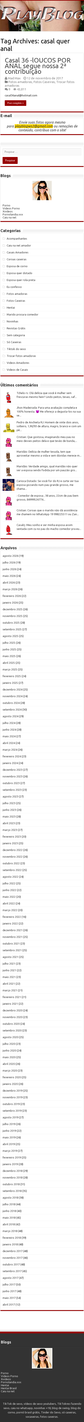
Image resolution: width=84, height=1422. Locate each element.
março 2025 (10, 669)
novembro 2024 (12, 696)
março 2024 (10, 749)
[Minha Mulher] (42, 190)
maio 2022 (9, 896)
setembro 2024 (12, 709)
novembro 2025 (12, 615)
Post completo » (15, 103)
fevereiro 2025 (12, 676)
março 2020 (10, 1070)
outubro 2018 (11, 1184)
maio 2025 (9, 656)
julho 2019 (9, 1123)
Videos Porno (11, 208)
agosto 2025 (10, 635)
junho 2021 (9, 970)
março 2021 (10, 990)
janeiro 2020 (10, 1083)
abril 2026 (9, 582)
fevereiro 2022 (12, 916)
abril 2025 (9, 662)
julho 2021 (9, 963)
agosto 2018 (10, 1197)
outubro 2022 (11, 863)
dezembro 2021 (12, 930)
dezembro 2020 (12, 1010)
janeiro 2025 (10, 682)
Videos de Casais (17, 369)
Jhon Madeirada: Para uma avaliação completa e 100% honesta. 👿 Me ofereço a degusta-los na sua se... (49, 411)
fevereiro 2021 (12, 996)
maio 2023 (9, 816)
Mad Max (14, 78)
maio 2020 (9, 1057)
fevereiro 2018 (12, 1237)
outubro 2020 (11, 1023)
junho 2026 (9, 569)
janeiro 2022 (10, 923)
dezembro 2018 (12, 1170)
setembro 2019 (12, 1110)
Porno (6, 205)
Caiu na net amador (19, 245)
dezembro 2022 (12, 849)
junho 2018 (9, 1210)
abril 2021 (9, 983)
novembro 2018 (12, 1177)
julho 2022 (9, 883)
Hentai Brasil (9, 1388)
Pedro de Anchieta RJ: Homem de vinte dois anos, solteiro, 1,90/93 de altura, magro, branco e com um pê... (49, 426)
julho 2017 (9, 1284)
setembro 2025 (12, 629)
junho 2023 (9, 809)
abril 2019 (9, 1144)
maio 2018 (9, 1217)
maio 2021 (9, 976)
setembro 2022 (12, 869)
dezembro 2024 (12, 689)
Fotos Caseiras (44, 82)
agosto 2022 (10, 876)
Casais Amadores (17, 252)
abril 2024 (9, 742)
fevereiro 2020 (12, 1077)
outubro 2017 (11, 1264)
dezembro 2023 (12, 769)
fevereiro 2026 (12, 595)
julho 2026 (9, 562)
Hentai (11, 307)
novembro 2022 (12, 856)
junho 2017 (9, 1291)
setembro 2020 (12, 1030)
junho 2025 (9, 649)
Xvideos (8, 211)
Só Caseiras (14, 342)
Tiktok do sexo (16, 348)
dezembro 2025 (12, 609)
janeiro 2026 (10, 602)
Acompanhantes (17, 238)
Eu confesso (14, 286)
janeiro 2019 (10, 1164)
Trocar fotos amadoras (21, 355)
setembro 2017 (12, 1271)
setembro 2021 (12, 950)
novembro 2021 (12, 936)
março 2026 (10, 589)
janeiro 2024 (10, 762)
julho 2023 (9, 803)
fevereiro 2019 (12, 1157)
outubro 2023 (11, 783)
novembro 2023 (12, 776)
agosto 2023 (10, 796)
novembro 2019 (12, 1097)
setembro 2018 (12, 1190)
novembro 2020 (12, 1017)
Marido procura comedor (22, 314)
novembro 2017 (12, 1257)
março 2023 (10, 829)
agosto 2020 (10, 1037)
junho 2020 (9, 1050)
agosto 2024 (10, 716)
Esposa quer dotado (19, 273)
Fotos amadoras (20, 82)
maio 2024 (9, 736)
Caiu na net (9, 217)
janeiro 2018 (10, 1244)
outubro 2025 (11, 622)
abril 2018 (9, 1224)
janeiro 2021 (10, 1003)
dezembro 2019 (12, 1090)
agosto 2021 (10, 956)
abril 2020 (9, 1063)
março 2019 (10, 1150)
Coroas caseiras (16, 259)
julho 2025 (9, 642)
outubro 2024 (11, 702)
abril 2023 (9, 823)
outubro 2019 (11, 1103)
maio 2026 (9, 575)
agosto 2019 (10, 1117)
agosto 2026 (10, 555)
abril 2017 (9, 1304)
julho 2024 (9, 722)
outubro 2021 (11, 943)
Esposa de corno (17, 266)
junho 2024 (9, 729)
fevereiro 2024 (12, 756)
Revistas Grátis (16, 328)
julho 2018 (9, 1204)
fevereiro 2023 (12, 836)
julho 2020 (9, 1043)
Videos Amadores (18, 362)
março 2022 (10, 910)
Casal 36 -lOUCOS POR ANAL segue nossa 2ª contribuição (38, 66)
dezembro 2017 (12, 1250)
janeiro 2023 (10, 843)
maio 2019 (9, 1137)
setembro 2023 (12, 789)
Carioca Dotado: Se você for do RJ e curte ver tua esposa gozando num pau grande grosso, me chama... (48, 484)
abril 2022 (9, 903)
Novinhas (12, 321)
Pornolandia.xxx (13, 214)
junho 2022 (9, 889)
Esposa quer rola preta (21, 279)
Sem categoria (16, 335)
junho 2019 (9, 1130)
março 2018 (10, 1230)
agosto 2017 (10, 1277)
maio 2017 (9, 1297)
